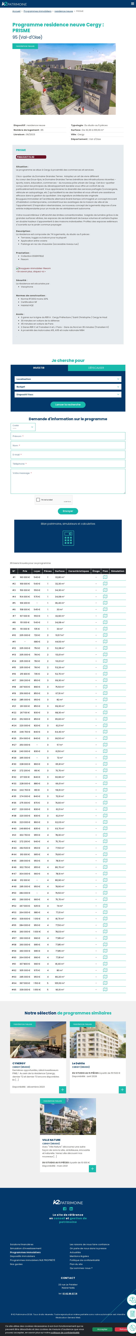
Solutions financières (21, 1244)
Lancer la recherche (68, 404)
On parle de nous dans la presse (88, 1248)
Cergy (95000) (21, 1067)
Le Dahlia (78, 1063)
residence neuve (64, 11)
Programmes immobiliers (37, 11)
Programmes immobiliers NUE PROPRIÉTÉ (32, 1260)
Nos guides (16, 1264)
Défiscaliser (96, 368)
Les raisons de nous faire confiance (89, 1244)
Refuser (124, 1329)
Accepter (102, 1329)
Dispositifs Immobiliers (22, 1256)
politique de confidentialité (65, 1332)
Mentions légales (79, 1256)
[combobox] (25, 379)
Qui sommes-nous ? (81, 1268)
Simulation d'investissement (25, 1248)
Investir (38, 368)
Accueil (16, 11)
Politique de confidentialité (85, 1260)
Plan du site (76, 1264)
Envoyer (68, 511)
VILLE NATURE (51, 1140)
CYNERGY (19, 1063)
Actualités (75, 1252)
